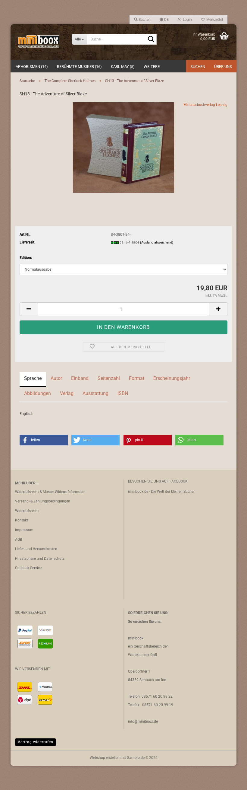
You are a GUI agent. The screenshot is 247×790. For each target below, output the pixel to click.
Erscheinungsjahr (171, 378)
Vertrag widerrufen (35, 742)
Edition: (26, 258)
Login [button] (186, 20)
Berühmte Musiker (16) (79, 66)
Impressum (24, 530)
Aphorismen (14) (32, 66)
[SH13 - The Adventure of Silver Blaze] (123, 147)
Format (136, 378)
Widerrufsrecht (27, 511)
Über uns (223, 66)
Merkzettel (214, 20)
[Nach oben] (230, 780)
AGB (18, 539)
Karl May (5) (123, 66)
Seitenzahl (109, 378)
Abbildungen (37, 393)
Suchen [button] (144, 20)
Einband (80, 378)
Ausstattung (95, 393)
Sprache (33, 378)
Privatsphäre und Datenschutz (39, 558)
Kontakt (21, 520)
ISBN (122, 393)
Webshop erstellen (105, 758)
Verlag (66, 393)
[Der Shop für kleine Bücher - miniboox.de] (39, 42)
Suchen (197, 66)
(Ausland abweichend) (156, 242)
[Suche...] (151, 39)
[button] (164, 19)
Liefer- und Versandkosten (36, 549)
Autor (56, 378)
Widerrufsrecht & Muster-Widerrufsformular (50, 492)
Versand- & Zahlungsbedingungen (42, 501)
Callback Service (28, 568)
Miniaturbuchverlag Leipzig (205, 105)
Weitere (152, 66)
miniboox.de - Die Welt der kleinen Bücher (161, 491)
